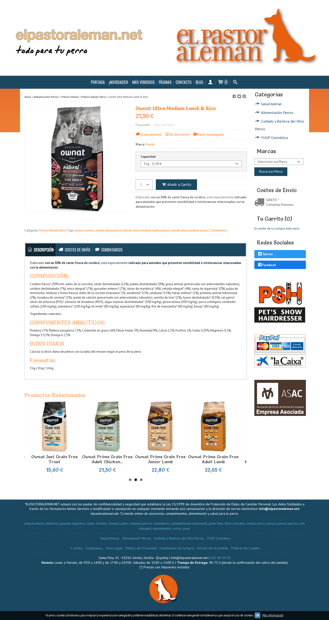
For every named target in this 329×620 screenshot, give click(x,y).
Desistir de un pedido (212, 548)
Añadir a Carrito (178, 184)
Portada (98, 82)
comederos (161, 523)
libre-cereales (235, 523)
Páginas (165, 82)
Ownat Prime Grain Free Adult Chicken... (107, 459)
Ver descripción (179, 134)
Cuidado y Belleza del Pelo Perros (279, 125)
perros (271, 523)
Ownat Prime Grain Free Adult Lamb (213, 459)
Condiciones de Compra (176, 548)
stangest (145, 528)
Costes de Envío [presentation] (77, 250)
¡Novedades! (118, 82)
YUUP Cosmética (274, 137)
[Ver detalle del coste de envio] (260, 203)
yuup (186, 528)
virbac (177, 528)
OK (257, 615)
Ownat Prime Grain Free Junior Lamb (160, 459)
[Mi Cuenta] (210, 82)
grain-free (216, 523)
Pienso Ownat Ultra (52, 230)
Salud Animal (271, 103)
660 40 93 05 (220, 558)
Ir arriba (76, 548)
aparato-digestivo (72, 523)
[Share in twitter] (239, 96)
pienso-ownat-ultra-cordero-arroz (184, 230)
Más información (272, 615)
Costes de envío (150, 134)
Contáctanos (94, 548)
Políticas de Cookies (245, 548)
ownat (251, 523)
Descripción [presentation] (43, 250)
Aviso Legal (114, 548)
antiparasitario (34, 523)
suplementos (162, 528)
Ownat (149, 144)
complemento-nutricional (189, 523)
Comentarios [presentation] (111, 250)
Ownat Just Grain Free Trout (54, 459)
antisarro (52, 523)
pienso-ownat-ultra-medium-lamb (135, 230)
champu (101, 523)
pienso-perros (84, 230)
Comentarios (218, 230)
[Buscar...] (235, 82)
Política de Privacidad (140, 548)
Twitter (267, 254)
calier (90, 523)
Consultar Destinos (280, 205)
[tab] (40, 250)
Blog (199, 82)
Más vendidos (143, 82)
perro (261, 523)
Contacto (183, 82)
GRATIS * (272, 200)
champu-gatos (118, 523)
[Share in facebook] (234, 96)
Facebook (269, 265)
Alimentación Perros (277, 112)
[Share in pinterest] (244, 96)
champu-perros (141, 523)
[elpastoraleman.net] (164, 38)
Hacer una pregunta (210, 134)
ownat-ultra (103, 230)
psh (301, 523)
